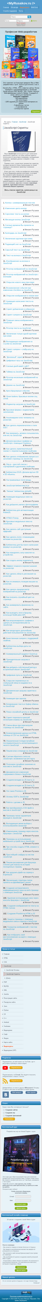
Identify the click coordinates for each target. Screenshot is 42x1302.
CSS (5, 962)
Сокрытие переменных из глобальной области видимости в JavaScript (17, 683)
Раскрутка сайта (9, 1002)
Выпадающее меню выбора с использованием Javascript (17, 824)
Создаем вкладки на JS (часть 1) (20, 780)
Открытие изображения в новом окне (22, 296)
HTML (6, 958)
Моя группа (31, 1092)
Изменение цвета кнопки (16, 208)
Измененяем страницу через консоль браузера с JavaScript (20, 832)
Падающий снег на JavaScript (18, 244)
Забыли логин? (21, 25)
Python (6, 1010)
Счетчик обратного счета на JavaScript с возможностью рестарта (19, 757)
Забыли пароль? (21, 24)
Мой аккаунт (16, 1092)
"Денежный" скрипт (14, 357)
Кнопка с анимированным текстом (20, 203)
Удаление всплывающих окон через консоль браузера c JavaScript (20, 899)
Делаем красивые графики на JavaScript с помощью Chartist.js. (17, 442)
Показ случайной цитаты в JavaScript (22, 712)
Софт (6, 1034)
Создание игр (10, 1113)
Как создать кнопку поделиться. (19, 560)
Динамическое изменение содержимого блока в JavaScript (17, 773)
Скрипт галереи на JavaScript (19, 315)
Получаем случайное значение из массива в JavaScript (19, 765)
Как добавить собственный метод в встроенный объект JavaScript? (20, 668)
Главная (6, 7)
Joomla (6, 994)
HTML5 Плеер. (12, 518)
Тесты (21, 11)
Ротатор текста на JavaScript (18, 328)
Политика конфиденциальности (21, 1296)
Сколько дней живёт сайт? (17, 366)
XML (5, 990)
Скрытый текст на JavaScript (17, 250)
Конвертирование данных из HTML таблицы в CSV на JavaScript (20, 734)
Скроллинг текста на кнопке (17, 214)
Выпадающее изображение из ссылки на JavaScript (17, 342)
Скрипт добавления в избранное (20, 309)
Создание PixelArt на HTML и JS (21, 914)
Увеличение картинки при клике (18, 239)
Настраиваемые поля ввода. (18, 480)
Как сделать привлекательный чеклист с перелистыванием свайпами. (20, 450)
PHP (5, 982)
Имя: (11, 1200)
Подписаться (16, 1067)
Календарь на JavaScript (15, 233)
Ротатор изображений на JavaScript (21, 269)
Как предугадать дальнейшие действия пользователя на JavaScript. (19, 631)
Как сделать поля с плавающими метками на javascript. (18, 538)
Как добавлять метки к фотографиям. (22, 505)
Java (5, 1006)
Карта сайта (8, 1042)
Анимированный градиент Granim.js (21, 654)
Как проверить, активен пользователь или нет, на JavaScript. (21, 434)
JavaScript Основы (12, 970)
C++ (5, 1018)
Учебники (7, 1026)
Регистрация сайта (10, 998)
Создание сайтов (11, 1110)
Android (6, 1022)
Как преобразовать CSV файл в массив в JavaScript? (18, 809)
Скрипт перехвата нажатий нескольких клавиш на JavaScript (17, 718)
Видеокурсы (24, 7)
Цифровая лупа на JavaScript (19, 675)
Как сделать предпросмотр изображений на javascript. (16, 590)
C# (5, 1014)
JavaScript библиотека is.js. (18, 485)
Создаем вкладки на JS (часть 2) (20, 785)
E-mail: (12, 1196)
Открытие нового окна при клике (20, 282)
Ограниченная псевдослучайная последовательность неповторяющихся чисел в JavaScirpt (20, 743)
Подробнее (36, 111)
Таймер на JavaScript (15, 372)
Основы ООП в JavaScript (17, 797)
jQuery (8, 978)
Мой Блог (34, 7)
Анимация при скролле (16, 698)
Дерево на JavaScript (15, 385)
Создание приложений (13, 1115)
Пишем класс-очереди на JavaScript (21, 751)
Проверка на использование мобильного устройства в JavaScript (18, 840)
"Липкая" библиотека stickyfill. (19, 491)
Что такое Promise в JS (16, 791)
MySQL (6, 986)
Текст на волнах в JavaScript (18, 255)
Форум (6, 1038)
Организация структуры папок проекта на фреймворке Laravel (17, 881)
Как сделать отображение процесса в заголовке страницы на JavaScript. (20, 458)
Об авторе (14, 7)
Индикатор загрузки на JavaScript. (20, 404)
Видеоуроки (8, 1030)
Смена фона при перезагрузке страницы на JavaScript (18, 726)
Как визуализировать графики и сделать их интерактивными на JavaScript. (18, 622)
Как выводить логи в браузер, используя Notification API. (17, 614)
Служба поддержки (10, 11)
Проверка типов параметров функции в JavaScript (17, 817)
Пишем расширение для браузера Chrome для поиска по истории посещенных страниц (19, 864)
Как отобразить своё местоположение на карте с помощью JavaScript (19, 937)
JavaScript (7, 966)
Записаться (21, 1267)
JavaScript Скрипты (13, 974)
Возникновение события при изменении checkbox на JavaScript (18, 289)
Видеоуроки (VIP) (10, 1050)
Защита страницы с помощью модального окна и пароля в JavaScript (20, 920)
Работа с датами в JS (15, 802)
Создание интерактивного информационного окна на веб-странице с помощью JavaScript (20, 890)
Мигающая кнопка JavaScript (17, 220)
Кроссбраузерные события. (18, 391)
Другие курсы (21, 1208)
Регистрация (21, 23)
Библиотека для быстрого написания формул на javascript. (20, 546)
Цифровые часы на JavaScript (19, 360)
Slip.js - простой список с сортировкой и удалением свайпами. (19, 465)
